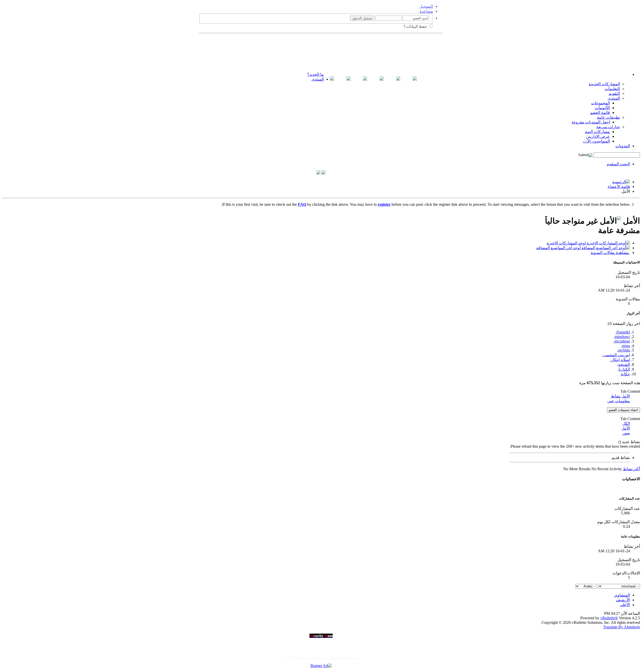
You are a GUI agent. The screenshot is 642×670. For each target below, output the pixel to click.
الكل (626, 423)
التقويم (614, 93)
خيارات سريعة (608, 127)
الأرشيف (623, 600)
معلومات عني (618, 401)
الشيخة (624, 364)
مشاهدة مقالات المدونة (610, 252)
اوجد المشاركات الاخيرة (567, 243)
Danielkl (623, 332)
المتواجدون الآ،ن (596, 141)
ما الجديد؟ (315, 74)
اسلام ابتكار (620, 360)
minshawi (622, 336)
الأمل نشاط (620, 396)
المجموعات (600, 103)
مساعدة (426, 11)
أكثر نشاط (631, 469)
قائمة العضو (600, 112)
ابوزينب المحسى (616, 355)
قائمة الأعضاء (619, 186)
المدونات (622, 146)
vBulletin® (609, 618)
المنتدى (317, 79)
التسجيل (426, 6)
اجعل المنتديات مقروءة (591, 122)
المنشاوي (622, 595)
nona (626, 346)
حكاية (625, 374)
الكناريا (624, 369)
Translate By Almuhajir (621, 627)
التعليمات (612, 89)
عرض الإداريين (598, 136)
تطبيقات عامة (608, 117)
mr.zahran (622, 341)
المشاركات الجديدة (604, 84)
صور (626, 433)
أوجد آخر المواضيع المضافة (559, 248)
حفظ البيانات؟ (416, 26)
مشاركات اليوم (597, 131)
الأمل (625, 428)
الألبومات (602, 108)
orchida (624, 350)
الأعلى (625, 604)
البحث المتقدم (618, 164)
